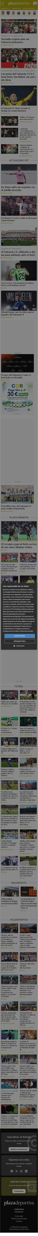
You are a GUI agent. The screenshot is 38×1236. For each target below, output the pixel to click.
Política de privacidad (26, 631)
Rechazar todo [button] (19, 641)
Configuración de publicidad (12, 626)
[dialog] (19, 616)
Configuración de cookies (11, 631)
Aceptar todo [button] (19, 636)
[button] (19, 646)
